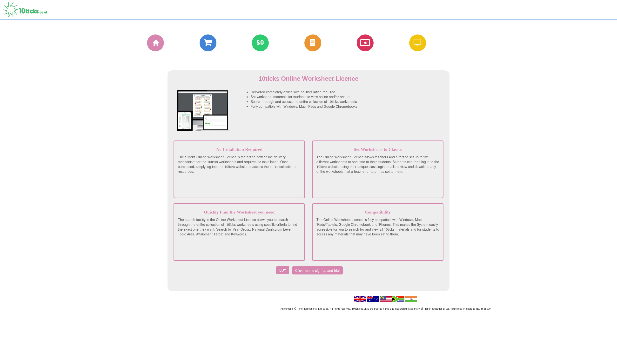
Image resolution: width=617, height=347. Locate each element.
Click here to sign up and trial (317, 270)
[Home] (151, 42)
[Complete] (203, 42)
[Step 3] (256, 42)
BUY (282, 270)
